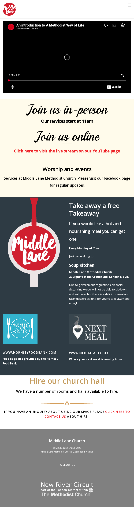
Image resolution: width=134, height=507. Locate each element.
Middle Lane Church (65, 447)
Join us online (67, 136)
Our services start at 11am (67, 121)
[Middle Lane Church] (9, 14)
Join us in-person (67, 109)
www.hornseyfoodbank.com (29, 352)
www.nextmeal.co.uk (89, 353)
